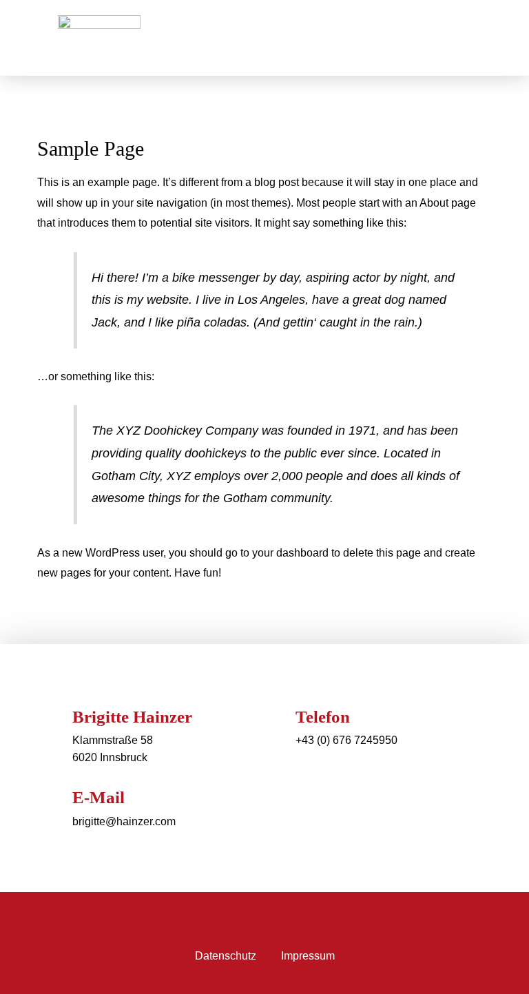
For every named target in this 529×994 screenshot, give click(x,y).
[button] (451, 38)
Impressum (308, 956)
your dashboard (290, 553)
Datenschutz (225, 956)
